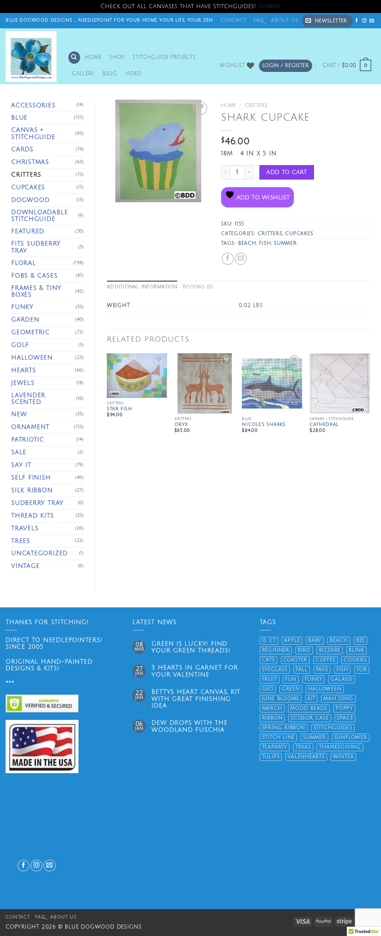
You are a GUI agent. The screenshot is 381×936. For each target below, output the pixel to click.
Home (92, 57)
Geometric (30, 332)
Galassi (341, 679)
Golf (20, 345)
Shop (116, 57)
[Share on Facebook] (228, 259)
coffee (326, 660)
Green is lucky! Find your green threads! (190, 647)
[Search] (74, 57)
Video (133, 73)
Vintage (25, 566)
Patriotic (27, 439)
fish (265, 243)
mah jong (338, 698)
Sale (18, 452)
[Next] (369, 402)
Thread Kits (32, 515)
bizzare (330, 650)
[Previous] (107, 402)
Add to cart (286, 172)
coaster (295, 660)
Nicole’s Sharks (264, 424)
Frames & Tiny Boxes (36, 291)
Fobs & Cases (34, 275)
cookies (355, 660)
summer (285, 243)
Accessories (33, 105)
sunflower (350, 737)
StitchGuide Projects (164, 57)
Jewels (23, 383)
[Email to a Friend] (241, 259)
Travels (25, 528)
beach (247, 243)
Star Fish (119, 409)
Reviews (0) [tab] (198, 287)
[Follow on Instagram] (364, 20)
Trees (20, 541)
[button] (327, 21)
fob (361, 669)
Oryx (181, 424)
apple (292, 640)
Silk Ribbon (32, 490)
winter (343, 756)
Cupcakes (28, 187)
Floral (23, 263)
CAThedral (324, 424)
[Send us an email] (371, 20)
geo (267, 689)
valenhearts (306, 756)
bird (304, 650)
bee (360, 640)
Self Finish (31, 477)
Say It (21, 465)
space (345, 718)
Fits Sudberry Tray (36, 247)
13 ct (269, 640)
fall (302, 669)
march (272, 708)
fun (290, 679)
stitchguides (332, 727)
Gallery (83, 73)
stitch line (278, 737)
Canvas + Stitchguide (33, 133)
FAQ (258, 20)
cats (268, 660)
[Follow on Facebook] (357, 20)
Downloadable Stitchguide (39, 216)
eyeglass (275, 669)
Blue (19, 117)
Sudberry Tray (37, 503)
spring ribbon (283, 727)
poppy (344, 708)
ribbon (272, 718)
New (19, 414)
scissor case (310, 718)
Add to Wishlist (262, 197)
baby (314, 640)
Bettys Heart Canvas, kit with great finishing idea (195, 699)
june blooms (281, 698)
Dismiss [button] (269, 6)
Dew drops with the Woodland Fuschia (189, 726)
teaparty (274, 747)
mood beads (308, 708)
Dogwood (30, 200)
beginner (275, 650)
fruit (269, 679)
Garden (25, 319)
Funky (22, 307)
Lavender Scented (28, 399)
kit (311, 698)
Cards (22, 149)
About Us (284, 20)
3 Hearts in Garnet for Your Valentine (194, 671)
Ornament (30, 427)
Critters (26, 174)
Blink (356, 650)
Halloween (32, 357)
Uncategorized (39, 553)
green (291, 689)
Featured (27, 231)
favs (322, 669)
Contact (234, 20)
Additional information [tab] (142, 287)
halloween (325, 689)
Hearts (23, 370)
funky (314, 679)
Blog (109, 73)
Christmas (30, 162)
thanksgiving (340, 747)
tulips (271, 756)
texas (303, 747)
